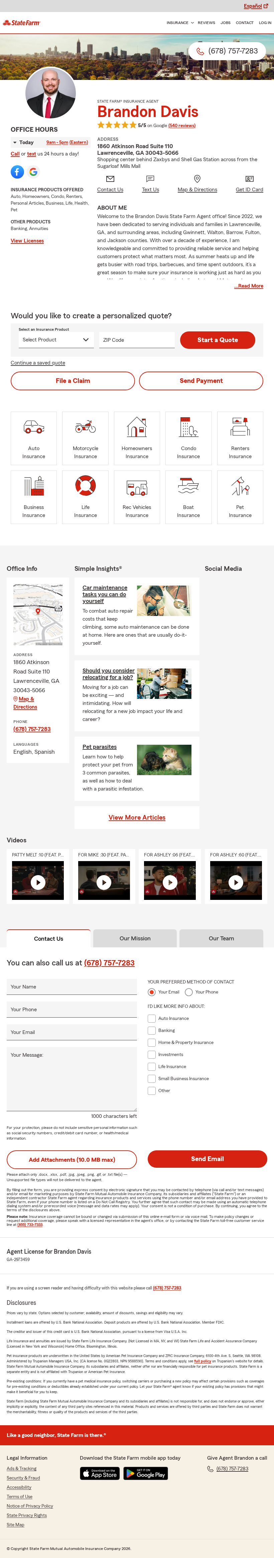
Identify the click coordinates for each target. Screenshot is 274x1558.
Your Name (23, 987)
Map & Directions (25, 703)
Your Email (23, 1032)
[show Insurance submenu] (191, 23)
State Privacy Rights (27, 1515)
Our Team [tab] (221, 938)
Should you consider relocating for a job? (109, 673)
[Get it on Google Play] (145, 1473)
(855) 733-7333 (29, 1225)
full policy (202, 1361)
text (31, 154)
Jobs (226, 23)
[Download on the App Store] (100, 1473)
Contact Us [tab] (48, 939)
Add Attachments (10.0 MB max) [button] (72, 1160)
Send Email (207, 1159)
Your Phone (24, 1009)
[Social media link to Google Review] (33, 172)
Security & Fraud (23, 1478)
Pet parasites (100, 747)
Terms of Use (19, 1496)
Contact (245, 23)
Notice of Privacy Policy (30, 1506)
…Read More (248, 286)
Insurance (177, 23)
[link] (21, 22)
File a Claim (73, 381)
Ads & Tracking (21, 1468)
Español (253, 6)
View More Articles (137, 817)
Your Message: (27, 1055)
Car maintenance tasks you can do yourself (105, 594)
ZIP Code (113, 340)
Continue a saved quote (38, 363)
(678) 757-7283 (32, 729)
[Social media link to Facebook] (17, 172)
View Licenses (27, 240)
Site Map (15, 1525)
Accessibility (19, 1487)
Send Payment (201, 381)
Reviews (206, 23)
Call (15, 154)
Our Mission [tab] (135, 938)
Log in (265, 23)
